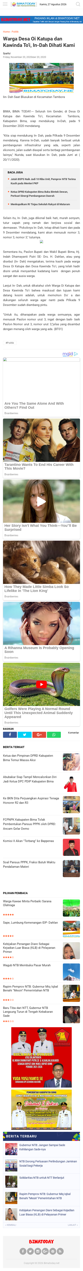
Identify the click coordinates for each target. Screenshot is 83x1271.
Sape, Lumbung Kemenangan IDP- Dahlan (30, 922)
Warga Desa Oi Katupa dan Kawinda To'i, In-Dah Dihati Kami (39, 42)
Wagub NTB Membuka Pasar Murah (27, 965)
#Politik (10, 343)
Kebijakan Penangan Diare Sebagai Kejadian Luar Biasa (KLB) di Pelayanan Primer (29, 948)
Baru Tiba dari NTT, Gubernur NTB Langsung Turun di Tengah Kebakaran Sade (28, 1012)
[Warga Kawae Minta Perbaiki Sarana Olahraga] (71, 908)
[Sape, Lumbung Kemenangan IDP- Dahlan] (71, 930)
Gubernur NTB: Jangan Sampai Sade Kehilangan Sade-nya (42, 1147)
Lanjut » (73, 1225)
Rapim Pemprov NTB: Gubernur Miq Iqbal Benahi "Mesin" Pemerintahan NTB (30, 988)
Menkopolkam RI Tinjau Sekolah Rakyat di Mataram (40, 204)
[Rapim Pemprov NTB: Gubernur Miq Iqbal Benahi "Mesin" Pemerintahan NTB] (71, 994)
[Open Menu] (5, 4)
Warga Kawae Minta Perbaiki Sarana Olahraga (27, 903)
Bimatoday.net (51, 1263)
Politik (15, 31)
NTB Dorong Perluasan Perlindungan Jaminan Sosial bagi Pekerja (48, 1163)
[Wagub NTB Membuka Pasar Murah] (71, 972)
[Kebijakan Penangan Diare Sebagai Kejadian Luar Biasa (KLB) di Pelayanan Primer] (71, 951)
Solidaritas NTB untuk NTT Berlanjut (41, 1177)
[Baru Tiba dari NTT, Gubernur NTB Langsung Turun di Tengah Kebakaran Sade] (71, 1015)
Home (6, 31)
